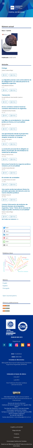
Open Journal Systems (10, 295)
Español (5, 286)
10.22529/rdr (18, 354)
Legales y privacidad (16, 427)
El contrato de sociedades (10, 177)
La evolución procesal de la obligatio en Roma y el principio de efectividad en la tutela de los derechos (15, 150)
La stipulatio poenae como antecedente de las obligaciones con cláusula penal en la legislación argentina (16, 81)
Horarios (16, 434)
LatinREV (16, 380)
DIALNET (16, 377)
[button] (16, 227)
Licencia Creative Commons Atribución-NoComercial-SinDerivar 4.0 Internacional (16, 398)
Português (6, 288)
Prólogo (4, 68)
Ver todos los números (9, 219)
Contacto (16, 437)
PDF (5, 75)
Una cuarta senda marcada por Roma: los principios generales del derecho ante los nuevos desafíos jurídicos (16, 191)
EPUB (13, 75)
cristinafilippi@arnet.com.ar (22, 417)
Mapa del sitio (16, 430)
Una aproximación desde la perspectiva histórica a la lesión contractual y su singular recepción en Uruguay (15, 135)
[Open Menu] (3, 3)
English (5, 283)
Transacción (6, 95)
